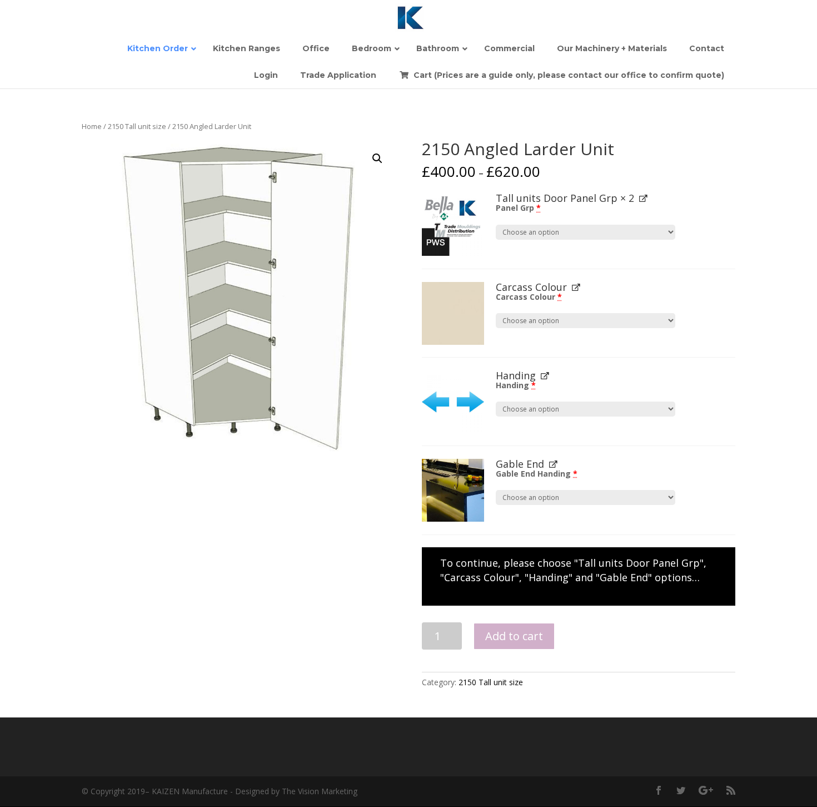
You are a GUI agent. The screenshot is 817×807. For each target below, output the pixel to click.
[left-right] (453, 401)
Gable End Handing (536, 473)
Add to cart (514, 635)
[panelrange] (453, 224)
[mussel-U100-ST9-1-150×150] (453, 313)
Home (92, 126)
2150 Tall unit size (137, 126)
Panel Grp (518, 207)
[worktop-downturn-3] (453, 490)
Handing (516, 385)
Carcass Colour (529, 296)
